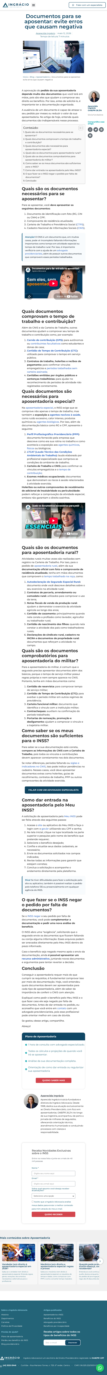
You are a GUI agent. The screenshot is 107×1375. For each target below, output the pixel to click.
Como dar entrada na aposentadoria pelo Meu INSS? (53, 170)
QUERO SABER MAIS (53, 1080)
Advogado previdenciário (55, 1322)
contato (61, 1008)
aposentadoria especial (39, 407)
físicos (30, 448)
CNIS (81, 228)
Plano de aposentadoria (12, 1336)
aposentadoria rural (45, 565)
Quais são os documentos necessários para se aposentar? (49, 134)
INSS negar (34, 916)
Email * (35, 1178)
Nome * (35, 1168)
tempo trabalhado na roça (59, 576)
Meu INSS (70, 816)
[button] (33, 5)
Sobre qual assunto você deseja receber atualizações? (50, 1190)
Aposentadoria (43, 77)
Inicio (25, 77)
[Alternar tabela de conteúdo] (79, 128)
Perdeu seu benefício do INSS (14, 1340)
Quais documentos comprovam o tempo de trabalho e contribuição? (53, 141)
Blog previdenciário (10, 1344)
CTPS (80, 224)
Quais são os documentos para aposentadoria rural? (53, 153)
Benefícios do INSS (52, 1318)
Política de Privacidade (11, 1326)
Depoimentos (7, 1318)
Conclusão (30, 180)
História (4, 1314)
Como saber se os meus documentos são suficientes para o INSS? (53, 165)
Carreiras (5, 1322)
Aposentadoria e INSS (53, 1314)
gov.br (45, 828)
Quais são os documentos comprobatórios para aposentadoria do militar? (50, 158)
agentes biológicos (48, 421)
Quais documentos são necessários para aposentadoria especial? (46, 148)
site (40, 825)
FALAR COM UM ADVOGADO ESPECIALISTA (53, 790)
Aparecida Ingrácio (93, 107)
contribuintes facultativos (46, 343)
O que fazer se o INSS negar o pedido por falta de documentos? (51, 175)
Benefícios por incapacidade (56, 1326)
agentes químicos (68, 444)
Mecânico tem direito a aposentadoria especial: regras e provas (57, 1266)
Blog (32, 77)
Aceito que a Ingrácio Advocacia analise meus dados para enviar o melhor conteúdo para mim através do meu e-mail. (52, 1205)
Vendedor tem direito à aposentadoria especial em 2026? (16, 1266)
